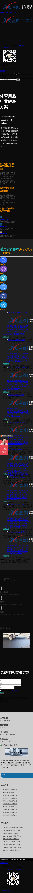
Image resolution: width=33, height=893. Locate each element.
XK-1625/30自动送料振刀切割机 (13, 334)
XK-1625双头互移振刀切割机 (12, 361)
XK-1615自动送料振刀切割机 (12, 499)
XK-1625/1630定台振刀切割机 (13, 553)
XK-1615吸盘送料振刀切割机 (12, 444)
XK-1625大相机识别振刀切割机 (13, 389)
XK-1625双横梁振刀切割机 (12, 416)
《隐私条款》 (14, 690)
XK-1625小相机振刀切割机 (12, 526)
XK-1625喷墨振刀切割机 (11, 471)
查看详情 (6, 337)
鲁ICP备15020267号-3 (23, 859)
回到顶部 (2, 71)
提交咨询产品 (4, 863)
